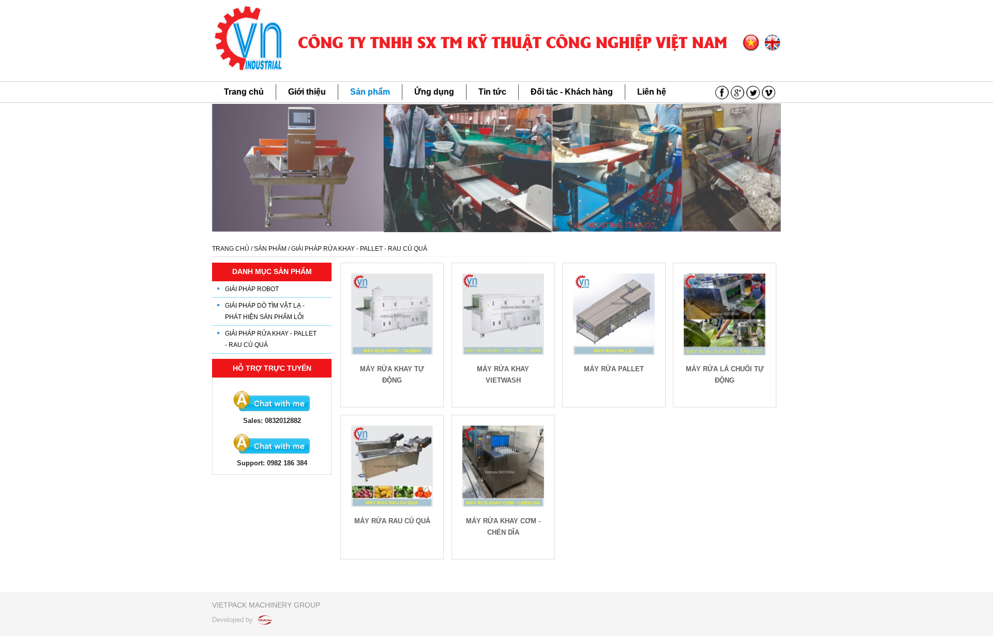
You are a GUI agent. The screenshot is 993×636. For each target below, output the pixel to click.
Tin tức (492, 91)
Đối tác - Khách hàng (572, 91)
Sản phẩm (370, 91)
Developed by (233, 620)
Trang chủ (244, 91)
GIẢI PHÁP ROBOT (252, 289)
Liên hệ (651, 91)
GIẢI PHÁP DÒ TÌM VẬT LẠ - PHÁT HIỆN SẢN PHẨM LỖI (265, 311)
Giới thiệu (307, 91)
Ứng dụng (434, 91)
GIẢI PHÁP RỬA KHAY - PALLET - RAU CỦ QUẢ (271, 339)
